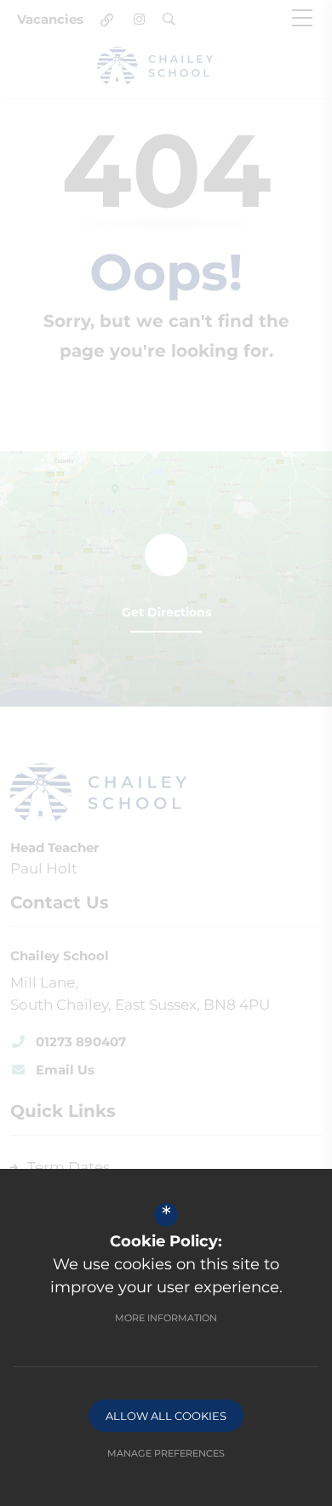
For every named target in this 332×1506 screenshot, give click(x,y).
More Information (166, 1318)
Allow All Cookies (166, 1416)
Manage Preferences (166, 1453)
